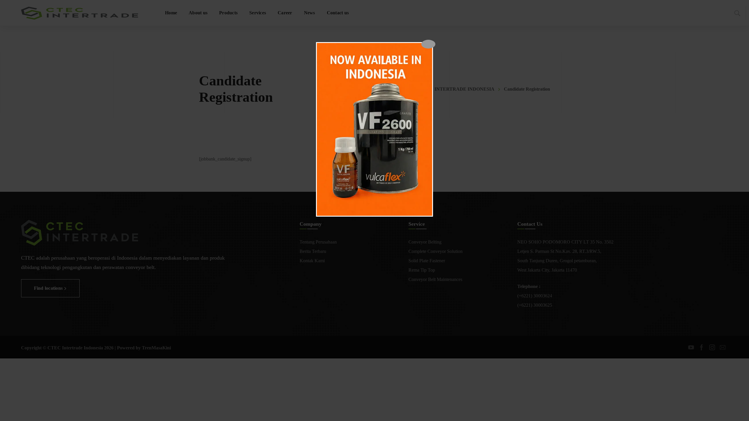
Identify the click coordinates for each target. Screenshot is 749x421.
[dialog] (374, 129)
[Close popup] (428, 44)
